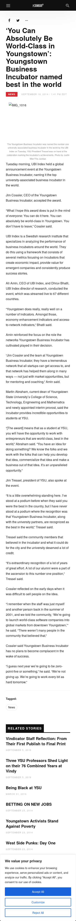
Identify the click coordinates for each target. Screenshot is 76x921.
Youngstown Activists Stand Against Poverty (32, 823)
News (11, 707)
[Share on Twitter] (17, 20)
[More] (26, 20)
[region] (38, 888)
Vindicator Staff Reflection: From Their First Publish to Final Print (36, 741)
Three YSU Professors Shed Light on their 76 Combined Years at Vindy (37, 765)
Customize (38, 902)
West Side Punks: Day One (31, 842)
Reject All (38, 913)
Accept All (38, 892)
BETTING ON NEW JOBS (29, 804)
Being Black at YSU (24, 787)
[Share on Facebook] (9, 20)
